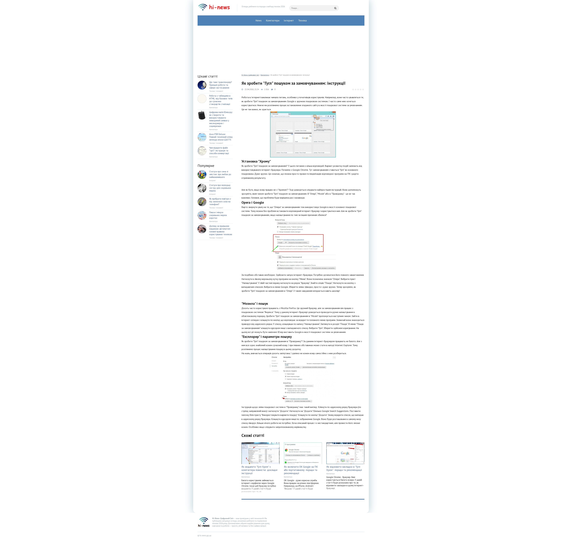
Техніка (302, 20)
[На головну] (215, 8)
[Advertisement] (281, 47)
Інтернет (289, 20)
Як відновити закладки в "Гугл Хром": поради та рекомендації (344, 468)
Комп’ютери (272, 20)
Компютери (265, 75)
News (259, 20)
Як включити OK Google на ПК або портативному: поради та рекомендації (301, 470)
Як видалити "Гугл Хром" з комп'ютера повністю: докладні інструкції (259, 470)
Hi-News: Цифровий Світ (250, 75)
